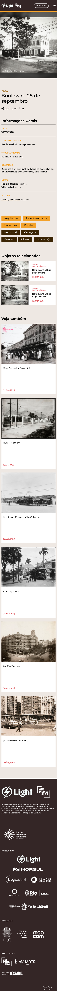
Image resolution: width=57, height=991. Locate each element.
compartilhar (14, 108)
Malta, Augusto (10, 199)
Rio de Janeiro (10, 183)
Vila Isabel (7, 187)
